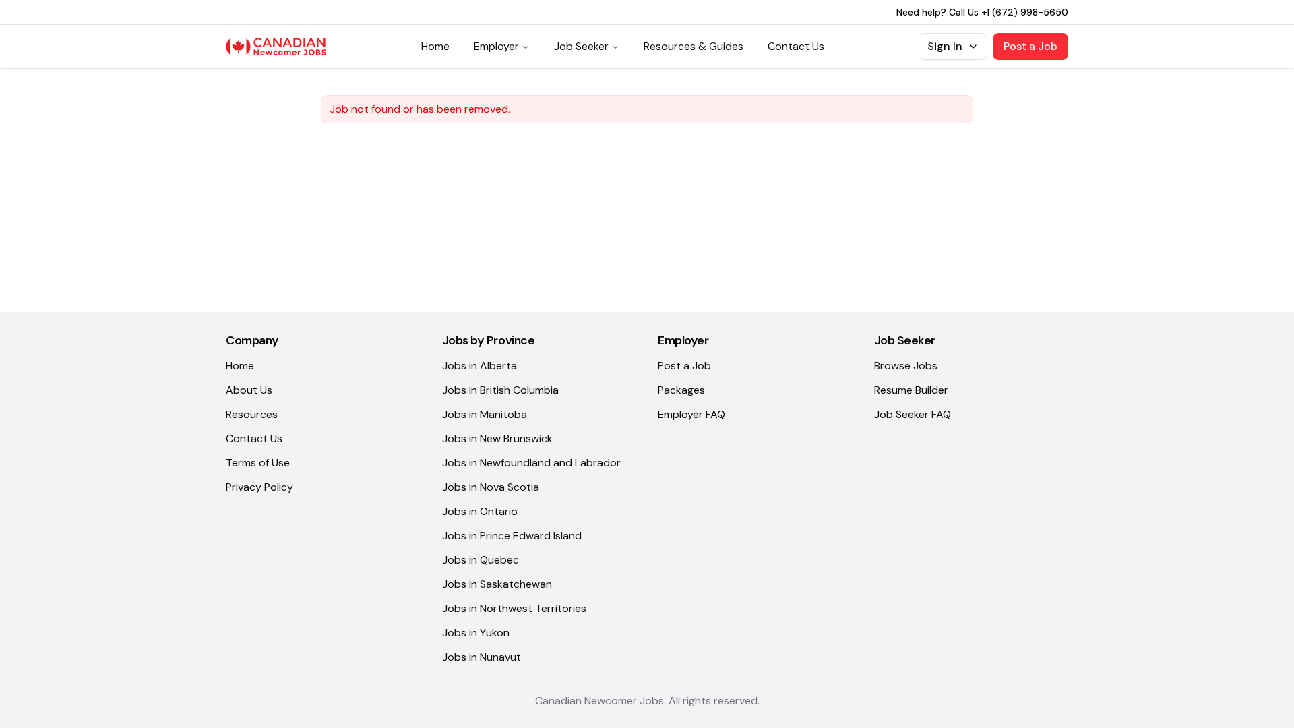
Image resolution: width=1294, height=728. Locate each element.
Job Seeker (581, 46)
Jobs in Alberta (479, 366)
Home (435, 46)
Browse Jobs (905, 366)
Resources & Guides (693, 46)
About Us (249, 390)
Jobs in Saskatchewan (497, 584)
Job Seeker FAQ (912, 414)
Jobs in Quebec (480, 560)
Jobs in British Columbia (500, 390)
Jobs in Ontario (480, 511)
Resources (252, 414)
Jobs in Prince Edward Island (512, 535)
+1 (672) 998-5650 (1024, 12)
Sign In (944, 46)
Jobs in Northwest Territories (514, 608)
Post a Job (1030, 46)
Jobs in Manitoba (484, 414)
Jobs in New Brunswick (497, 438)
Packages (681, 390)
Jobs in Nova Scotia (490, 487)
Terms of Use (258, 463)
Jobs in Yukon (476, 633)
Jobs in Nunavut (481, 657)
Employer (496, 46)
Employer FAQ (691, 414)
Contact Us (796, 46)
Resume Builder (911, 390)
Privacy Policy (259, 487)
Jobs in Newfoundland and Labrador (531, 463)
